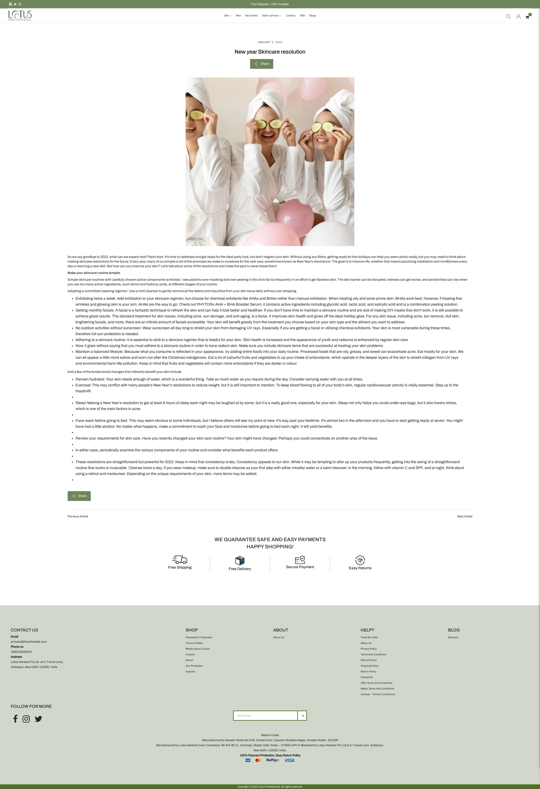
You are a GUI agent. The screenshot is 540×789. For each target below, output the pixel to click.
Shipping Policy (370, 665)
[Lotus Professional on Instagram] (19, 4)
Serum (189, 660)
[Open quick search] (508, 15)
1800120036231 (21, 651)
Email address (246, 710)
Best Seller (251, 15)
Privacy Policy (369, 648)
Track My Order (369, 637)
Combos (291, 15)
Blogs (312, 15)
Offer (302, 15)
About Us (278, 637)
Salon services (270, 15)
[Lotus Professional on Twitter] (15, 4)
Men (238, 15)
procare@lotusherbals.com (29, 641)
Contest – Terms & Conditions (378, 694)
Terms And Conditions (373, 654)
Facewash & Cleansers (199, 637)
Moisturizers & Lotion (198, 648)
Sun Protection (194, 665)
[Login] (518, 15)
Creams (190, 654)
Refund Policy (369, 660)
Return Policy (368, 671)
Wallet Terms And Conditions (377, 688)
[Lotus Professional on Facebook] (10, 4)
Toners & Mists (194, 643)
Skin (226, 15)
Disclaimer (367, 677)
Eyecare (190, 671)
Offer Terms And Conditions (376, 682)
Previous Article (78, 516)
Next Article (464, 516)
